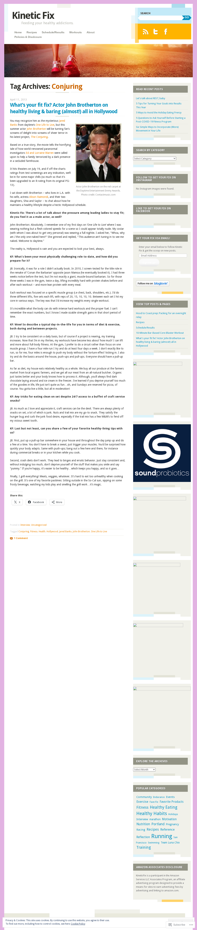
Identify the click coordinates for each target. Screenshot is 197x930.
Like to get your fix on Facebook (153, 210)
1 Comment (21, 538)
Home (18, 32)
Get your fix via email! (153, 238)
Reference (167, 829)
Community (144, 797)
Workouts (75, 32)
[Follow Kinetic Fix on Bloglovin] (152, 285)
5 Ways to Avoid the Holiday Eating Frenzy (158, 112)
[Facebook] (166, 31)
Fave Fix (154, 801)
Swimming (153, 842)
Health (42, 531)
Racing (140, 829)
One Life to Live (45, 124)
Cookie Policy (78, 924)
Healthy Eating (163, 807)
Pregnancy (172, 824)
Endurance (159, 797)
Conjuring (23, 531)
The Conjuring (39, 136)
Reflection (143, 837)
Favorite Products (172, 802)
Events (170, 797)
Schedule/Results (53, 32)
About (90, 32)
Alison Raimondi (38, 196)
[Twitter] (156, 31)
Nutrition (143, 824)
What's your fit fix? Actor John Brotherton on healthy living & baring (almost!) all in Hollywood (160, 342)
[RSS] (145, 31)
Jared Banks (65, 531)
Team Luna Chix (170, 842)
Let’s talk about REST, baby (150, 98)
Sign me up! (149, 262)
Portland (157, 824)
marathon (155, 819)
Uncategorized (39, 525)
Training (143, 847)
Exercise (142, 802)
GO (187, 17)
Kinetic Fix (33, 15)
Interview (25, 525)
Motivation (169, 819)
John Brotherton (36, 128)
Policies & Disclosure (28, 36)
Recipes (32, 32)
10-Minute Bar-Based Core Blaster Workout (160, 332)
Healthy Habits (151, 813)
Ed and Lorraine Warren (40, 152)
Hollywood (52, 531)
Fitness (34, 531)
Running (161, 836)
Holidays (173, 814)
